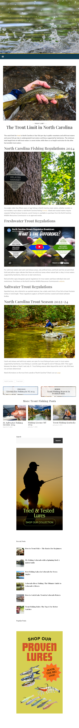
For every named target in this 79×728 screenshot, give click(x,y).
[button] (2, 56)
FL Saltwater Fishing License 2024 (13, 423)
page (58, 373)
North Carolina (8, 381)
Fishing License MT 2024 (37, 423)
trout (18, 136)
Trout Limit (39, 123)
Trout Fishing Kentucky (64, 422)
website (61, 281)
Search (18, 437)
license (44, 210)
